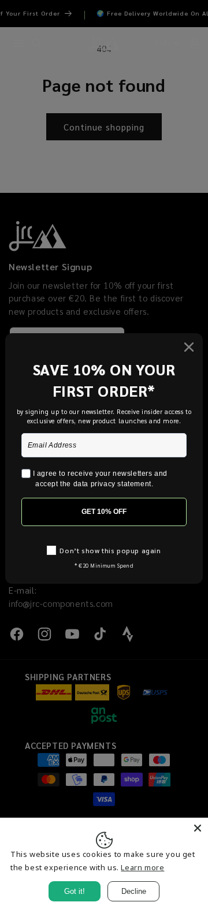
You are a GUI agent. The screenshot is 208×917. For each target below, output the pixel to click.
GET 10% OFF (104, 512)
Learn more (142, 867)
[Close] (197, 828)
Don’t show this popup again (110, 550)
